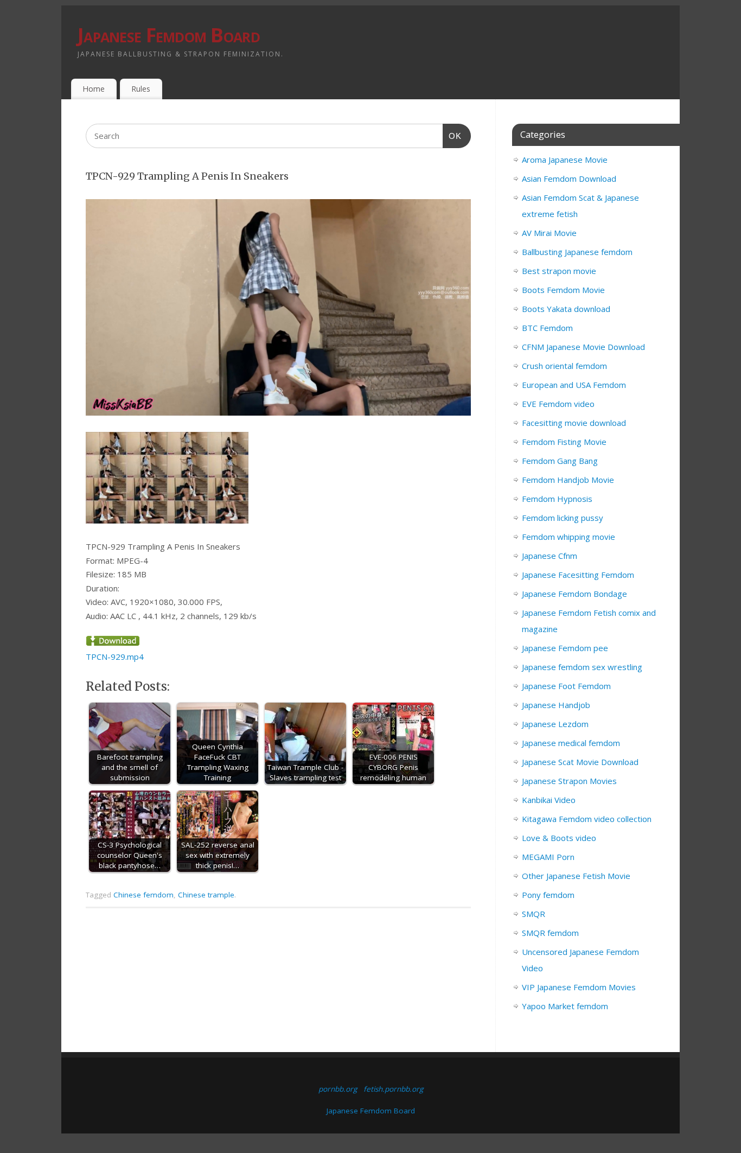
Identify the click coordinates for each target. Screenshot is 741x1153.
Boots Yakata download (566, 308)
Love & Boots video (559, 837)
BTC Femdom (547, 327)
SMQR (533, 913)
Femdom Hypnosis (557, 498)
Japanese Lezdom (555, 723)
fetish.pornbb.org (393, 1089)
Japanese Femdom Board (169, 35)
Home (93, 89)
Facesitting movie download (574, 422)
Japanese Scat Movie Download (580, 761)
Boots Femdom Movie (563, 289)
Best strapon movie (559, 270)
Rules (140, 89)
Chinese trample (206, 895)
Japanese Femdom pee (565, 647)
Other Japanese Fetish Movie (576, 875)
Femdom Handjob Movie (568, 479)
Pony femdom (548, 894)
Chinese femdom (143, 895)
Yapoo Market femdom (565, 1006)
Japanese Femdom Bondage (574, 593)
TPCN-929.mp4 (115, 656)
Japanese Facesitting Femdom (578, 574)
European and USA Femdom (574, 384)
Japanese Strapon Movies (569, 780)
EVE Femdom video (558, 403)
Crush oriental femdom (564, 365)
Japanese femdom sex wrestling (582, 666)
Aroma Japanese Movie (565, 159)
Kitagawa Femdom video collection (586, 818)
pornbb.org (337, 1089)
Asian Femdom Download (569, 178)
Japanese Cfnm (549, 555)
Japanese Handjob (556, 704)
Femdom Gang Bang (560, 460)
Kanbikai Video (549, 799)
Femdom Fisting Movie (564, 441)
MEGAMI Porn (548, 856)
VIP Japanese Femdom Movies (579, 987)
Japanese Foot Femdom (566, 685)
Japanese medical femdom (571, 742)
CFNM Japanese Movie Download (583, 346)
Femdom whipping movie (568, 536)
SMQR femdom (550, 932)
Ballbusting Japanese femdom (577, 251)
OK (452, 136)
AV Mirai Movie (549, 232)
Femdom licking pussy (562, 517)
